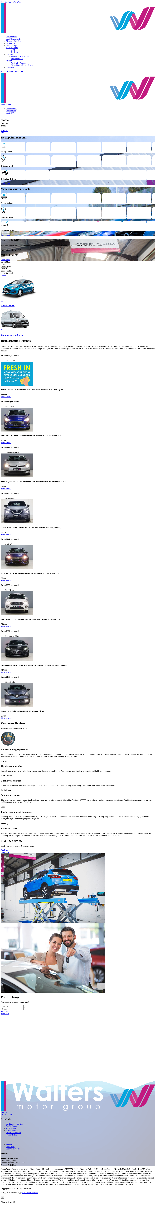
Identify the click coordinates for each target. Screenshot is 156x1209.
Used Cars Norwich (13, 1133)
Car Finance (10, 43)
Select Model (6, 266)
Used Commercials (13, 39)
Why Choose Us (12, 1130)
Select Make (5, 262)
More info (5, 852)
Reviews (10, 71)
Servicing (14, 52)
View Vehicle (6, 397)
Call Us (6, 1113)
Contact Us (10, 67)
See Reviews (6, 104)
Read (5, 184)
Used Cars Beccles (13, 1149)
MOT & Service (12, 48)
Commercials (11, 111)
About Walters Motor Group (22, 65)
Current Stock (11, 37)
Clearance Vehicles (13, 41)
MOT (13, 50)
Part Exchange (11, 45)
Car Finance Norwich (14, 1124)
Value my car (6, 1011)
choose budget (6, 271)
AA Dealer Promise (18, 63)
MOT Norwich (12, 1128)
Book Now (5, 260)
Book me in (5, 850)
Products (9, 54)
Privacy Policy (11, 1135)
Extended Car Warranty (20, 56)
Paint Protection (17, 59)
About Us (9, 61)
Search (3, 275)
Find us (4, 71)
